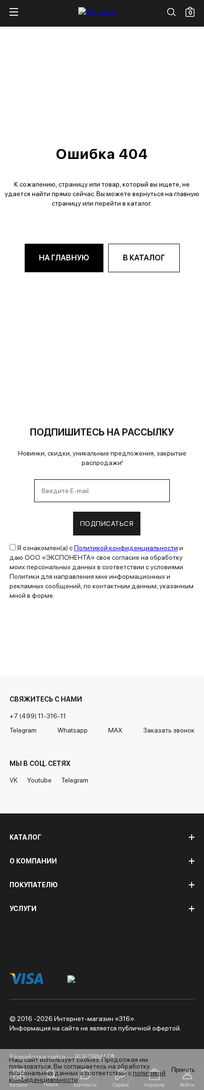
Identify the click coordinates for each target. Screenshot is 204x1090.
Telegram (23, 730)
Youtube (39, 780)
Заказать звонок (169, 730)
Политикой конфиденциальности (126, 548)
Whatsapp (72, 730)
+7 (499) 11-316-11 (37, 716)
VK (13, 780)
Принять (183, 1069)
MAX (115, 730)
